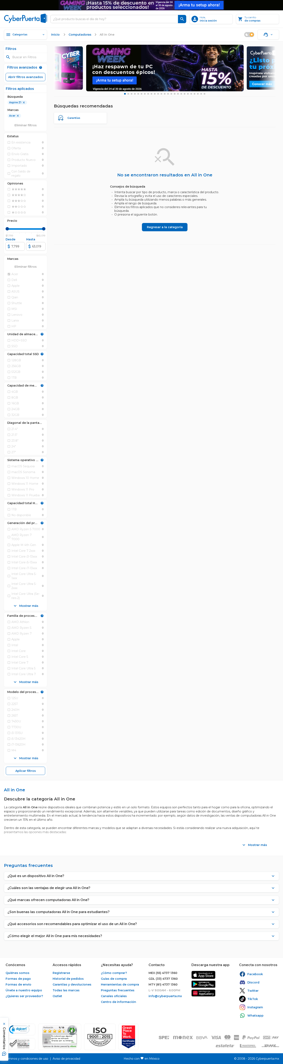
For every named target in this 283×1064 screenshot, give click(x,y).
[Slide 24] (201, 94)
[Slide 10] (155, 94)
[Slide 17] (178, 94)
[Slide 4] (135, 94)
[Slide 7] (145, 94)
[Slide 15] (171, 94)
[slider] (7, 228)
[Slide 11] (158, 94)
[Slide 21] (191, 94)
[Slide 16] (174, 94)
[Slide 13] (165, 94)
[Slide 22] (194, 94)
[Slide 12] (161, 94)
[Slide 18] (181, 94)
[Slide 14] (168, 94)
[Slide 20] (188, 94)
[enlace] (203, 975)
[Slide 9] (151, 94)
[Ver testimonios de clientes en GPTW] (128, 1037)
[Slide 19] (184, 94)
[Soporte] (268, 35)
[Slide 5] (138, 94)
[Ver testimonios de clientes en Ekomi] (59, 1037)
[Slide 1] (125, 94)
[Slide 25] (204, 94)
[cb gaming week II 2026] (165, 68)
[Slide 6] (141, 94)
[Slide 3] (131, 94)
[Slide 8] (148, 94)
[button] (99, 1037)
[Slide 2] (128, 94)
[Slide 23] (198, 94)
